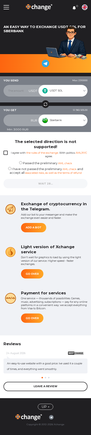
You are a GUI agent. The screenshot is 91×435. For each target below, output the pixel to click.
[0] (74, 7)
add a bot (34, 227)
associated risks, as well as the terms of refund (53, 172)
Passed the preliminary (47, 163)
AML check (65, 163)
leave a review (45, 386)
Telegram (52, 417)
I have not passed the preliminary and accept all (46, 171)
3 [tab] (48, 377)
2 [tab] (45, 377)
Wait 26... (45, 183)
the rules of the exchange (42, 152)
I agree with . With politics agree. (49, 154)
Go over (32, 273)
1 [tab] (42, 377)
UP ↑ (45, 407)
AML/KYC (81, 152)
